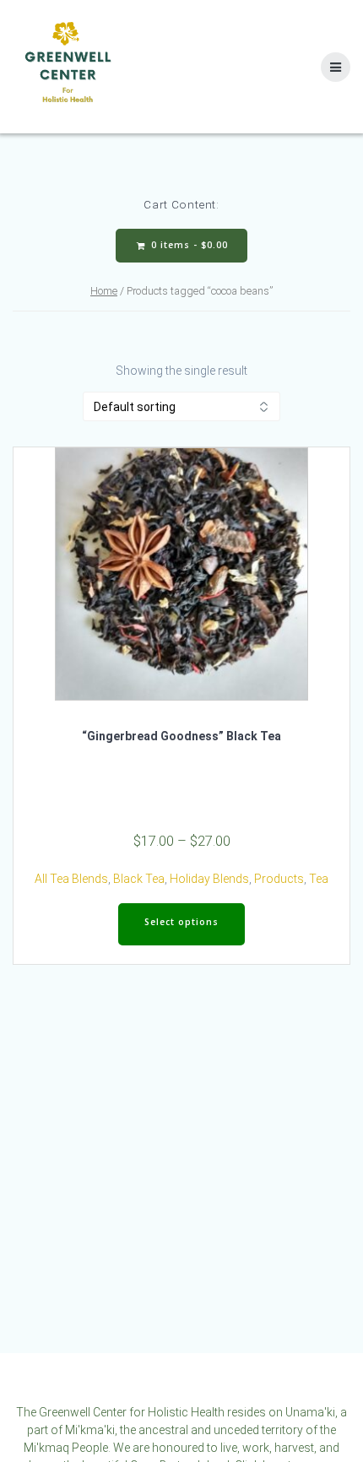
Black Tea (139, 878)
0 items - (188, 245)
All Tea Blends (71, 878)
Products (279, 878)
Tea (318, 878)
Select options (181, 922)
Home (103, 290)
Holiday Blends (209, 878)
